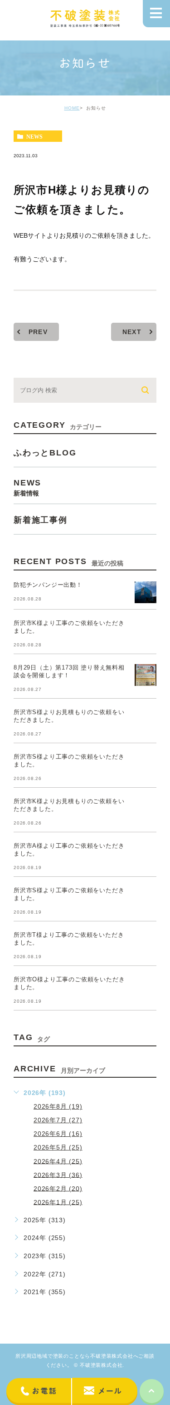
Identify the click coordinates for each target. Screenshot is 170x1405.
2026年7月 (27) (58, 1120)
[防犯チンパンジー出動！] (145, 592)
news (34, 136)
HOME (72, 107)
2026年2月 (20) (58, 1188)
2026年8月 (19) (58, 1106)
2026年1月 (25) (58, 1201)
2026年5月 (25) (58, 1147)
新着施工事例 (41, 519)
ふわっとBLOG (45, 452)
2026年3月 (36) (58, 1174)
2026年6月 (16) (58, 1133)
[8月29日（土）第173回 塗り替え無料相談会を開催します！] (145, 675)
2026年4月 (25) (58, 1161)
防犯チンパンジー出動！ (48, 584)
